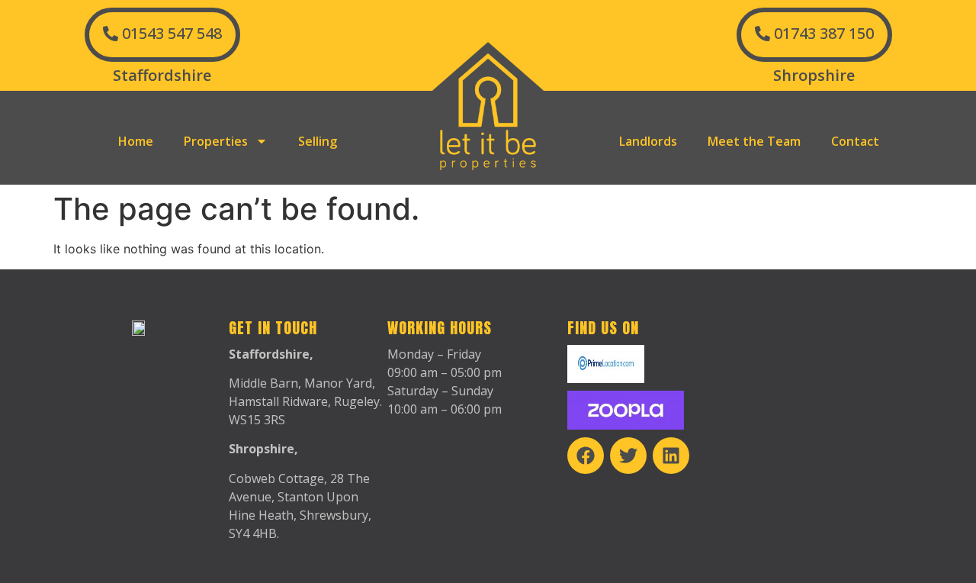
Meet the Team (754, 141)
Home (135, 141)
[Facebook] (585, 455)
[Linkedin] (671, 455)
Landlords (648, 141)
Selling (317, 141)
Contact (855, 141)
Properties (216, 141)
